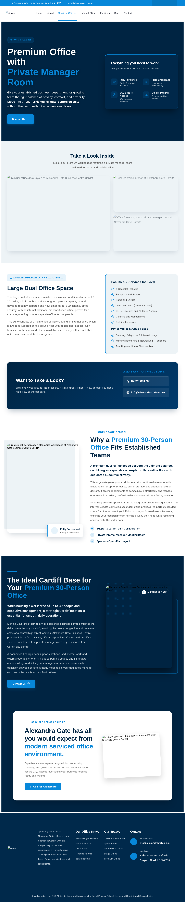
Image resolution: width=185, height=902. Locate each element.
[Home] (10, 13)
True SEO (51, 896)
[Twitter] (155, 3)
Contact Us (18, 119)
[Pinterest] (173, 3)
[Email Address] (133, 841)
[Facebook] (161, 3)
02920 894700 (140, 381)
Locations (144, 851)
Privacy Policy (105, 896)
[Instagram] (167, 3)
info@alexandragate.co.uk (148, 392)
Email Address (145, 838)
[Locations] (133, 856)
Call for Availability (45, 786)
